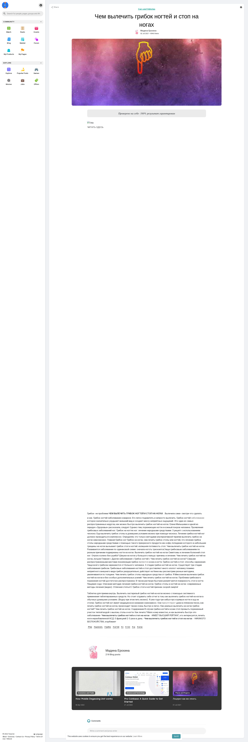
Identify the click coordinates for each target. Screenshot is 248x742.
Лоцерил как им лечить (184, 698)
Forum (36, 43)
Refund (9, 739)
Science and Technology (136, 693)
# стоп (127, 627)
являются (143, 562)
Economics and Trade (86, 693)
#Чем (90, 627)
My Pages (22, 54)
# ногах (139, 627)
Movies (9, 84)
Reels (22, 32)
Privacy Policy (30, 737)
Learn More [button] (137, 736)
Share (56, 7)
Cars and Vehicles (146, 9)
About (5, 737)
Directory (11, 737)
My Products (9, 54)
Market (22, 43)
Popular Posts (22, 73)
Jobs (23, 84)
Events (36, 32)
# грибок (107, 627)
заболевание (197, 518)
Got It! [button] (176, 736)
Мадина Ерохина (148, 31)
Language (39, 734)
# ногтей (116, 627)
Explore (9, 73)
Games (36, 73)
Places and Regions (182, 693)
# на (133, 627)
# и (122, 627)
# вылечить (98, 627)
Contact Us (20, 737)
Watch (8, 32)
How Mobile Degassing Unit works (94, 698)
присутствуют (169, 602)
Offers (36, 84)
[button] (22, 13)
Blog (9, 43)
